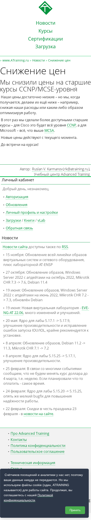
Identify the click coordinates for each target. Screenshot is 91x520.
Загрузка (45, 46)
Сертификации (45, 38)
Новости (45, 22)
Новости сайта (15, 246)
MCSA (49, 130)
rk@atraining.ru (76, 169)
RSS (65, 246)
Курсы (45, 30)
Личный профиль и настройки (32, 212)
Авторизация (17, 196)
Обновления (16, 204)
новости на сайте (38, 413)
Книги (29, 220)
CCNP (71, 125)
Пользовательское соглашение (37, 451)
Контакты (19, 439)
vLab (41, 220)
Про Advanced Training (30, 433)
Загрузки (13, 220)
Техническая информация (33, 462)
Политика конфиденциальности (38, 445)
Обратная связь (19, 228)
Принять (75, 510)
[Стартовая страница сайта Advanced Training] (45, 13)
